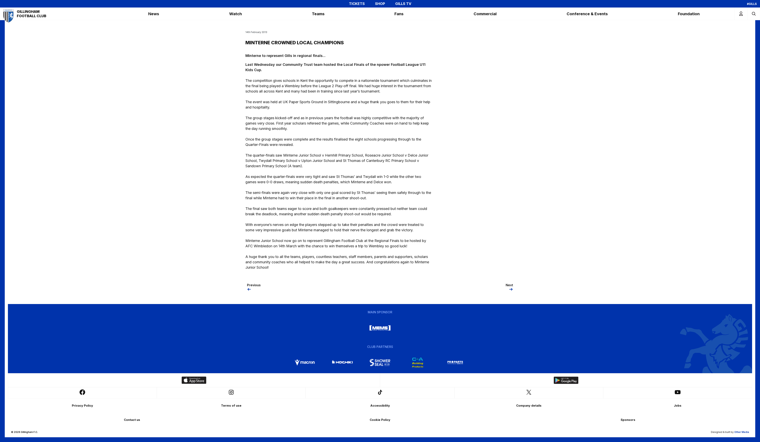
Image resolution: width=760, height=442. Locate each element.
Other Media (741, 432)
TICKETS (357, 4)
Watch (235, 13)
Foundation (689, 13)
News (153, 13)
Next (509, 285)
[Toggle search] (753, 14)
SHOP (380, 4)
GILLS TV (403, 4)
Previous (254, 285)
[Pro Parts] (455, 362)
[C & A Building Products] (417, 362)
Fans (399, 13)
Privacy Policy (82, 405)
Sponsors (628, 420)
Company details (529, 405)
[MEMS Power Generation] (380, 328)
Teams (318, 13)
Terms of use (231, 405)
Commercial (485, 13)
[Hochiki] (342, 362)
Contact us (132, 420)
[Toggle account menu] (741, 14)
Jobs (677, 405)
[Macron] (305, 362)
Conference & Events (587, 13)
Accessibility (380, 405)
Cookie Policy (380, 420)
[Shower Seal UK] (380, 362)
